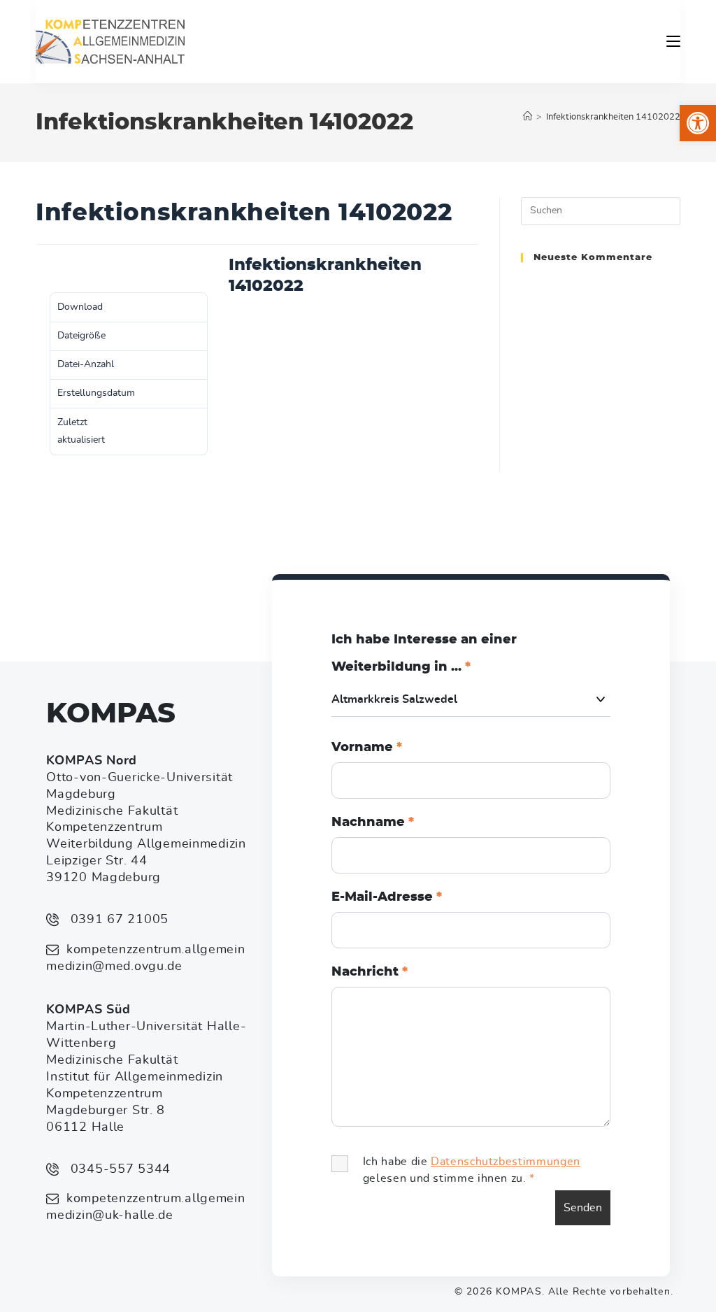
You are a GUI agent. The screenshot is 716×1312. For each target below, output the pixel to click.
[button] (698, 123)
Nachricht (369, 972)
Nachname (372, 822)
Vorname (366, 747)
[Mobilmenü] (673, 41)
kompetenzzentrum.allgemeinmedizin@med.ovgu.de (145, 958)
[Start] (527, 117)
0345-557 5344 (118, 1169)
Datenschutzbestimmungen (505, 1161)
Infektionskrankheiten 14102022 (613, 117)
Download (58, 268)
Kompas (111, 714)
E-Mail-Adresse (386, 897)
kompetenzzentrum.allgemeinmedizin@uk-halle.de (145, 1207)
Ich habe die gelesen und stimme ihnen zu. (471, 1170)
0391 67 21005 (117, 919)
